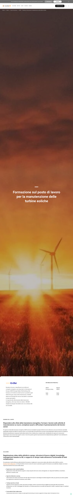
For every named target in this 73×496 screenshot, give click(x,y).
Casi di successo (13, 10)
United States (49, 1)
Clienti (7, 10)
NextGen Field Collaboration (9, 463)
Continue (57, 1)
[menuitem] (69, 6)
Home (3, 10)
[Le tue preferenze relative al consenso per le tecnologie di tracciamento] (71, 494)
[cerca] (65, 6)
